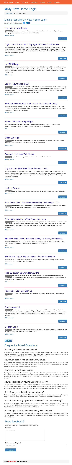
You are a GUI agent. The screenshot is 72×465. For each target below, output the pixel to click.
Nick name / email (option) (13, 443)
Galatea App (34, 2)
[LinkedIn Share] (26, 23)
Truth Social (24, 2)
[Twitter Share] (24, 23)
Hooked (49, 2)
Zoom (17, 2)
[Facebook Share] (29, 23)
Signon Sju (57, 2)
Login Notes (8, 2)
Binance (42, 2)
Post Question (11, 450)
